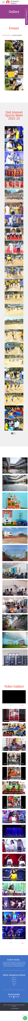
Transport (14, 983)
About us (14, 977)
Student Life (14, 981)
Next (22, 705)
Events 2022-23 (6, 35)
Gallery (14, 984)
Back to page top (14, 1008)
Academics (14, 979)
